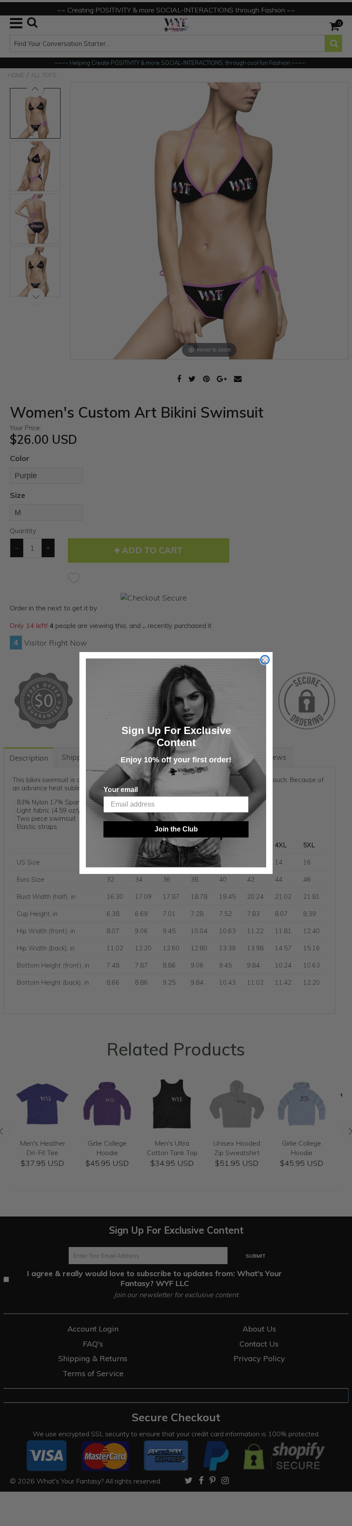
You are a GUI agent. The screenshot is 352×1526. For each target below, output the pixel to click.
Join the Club (176, 829)
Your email (120, 789)
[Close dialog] (265, 659)
